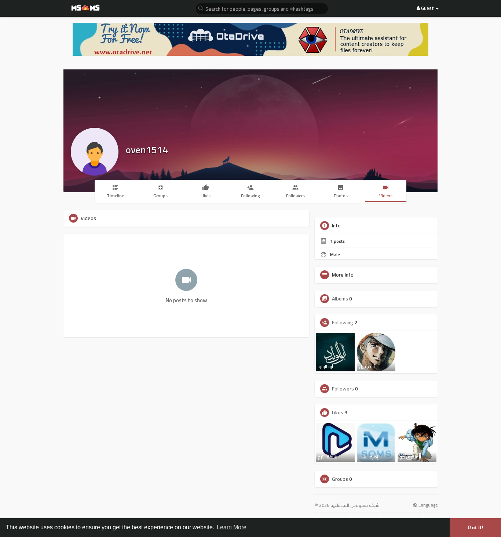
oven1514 (147, 150)
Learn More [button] (231, 527)
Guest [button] (427, 8)
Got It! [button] (475, 527)
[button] (261, 8)
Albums (340, 299)
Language (427, 505)
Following (342, 322)
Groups (340, 479)
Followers (343, 389)
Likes (337, 412)
